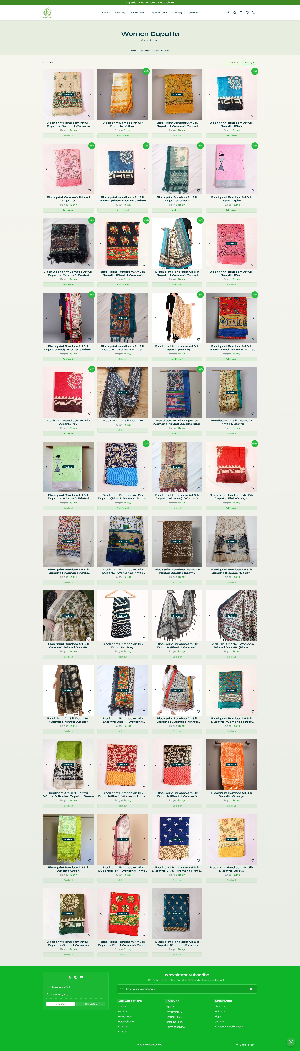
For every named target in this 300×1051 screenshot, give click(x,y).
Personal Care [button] (159, 12)
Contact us (91, 1004)
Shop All (106, 12)
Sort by (249, 62)
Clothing (123, 1026)
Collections (144, 50)
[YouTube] (82, 977)
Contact (193, 12)
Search (170, 1006)
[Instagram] (76, 977)
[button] (234, 13)
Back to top (247, 1044)
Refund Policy (174, 1016)
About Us (220, 1006)
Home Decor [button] (138, 12)
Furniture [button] (120, 12)
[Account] (228, 13)
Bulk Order (220, 1011)
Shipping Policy (174, 1021)
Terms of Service (175, 1026)
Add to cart (123, 135)
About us (61, 1004)
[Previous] (46, 94)
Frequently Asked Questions (230, 1026)
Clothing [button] (178, 12)
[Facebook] (70, 977)
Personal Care (126, 1021)
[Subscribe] (252, 989)
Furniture (123, 1011)
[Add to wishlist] (89, 115)
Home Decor (125, 1016)
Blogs (218, 1016)
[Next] (90, 94)
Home (133, 50)
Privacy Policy (174, 1011)
